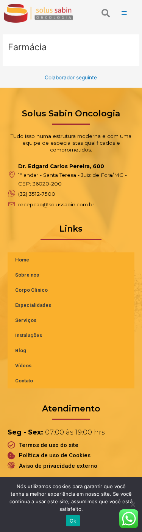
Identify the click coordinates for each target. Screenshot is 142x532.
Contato (24, 381)
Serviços (25, 320)
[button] (106, 13)
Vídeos (23, 365)
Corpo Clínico (31, 290)
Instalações (28, 335)
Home (22, 260)
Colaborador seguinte (71, 77)
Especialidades (33, 305)
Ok (73, 521)
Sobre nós (27, 275)
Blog (20, 350)
